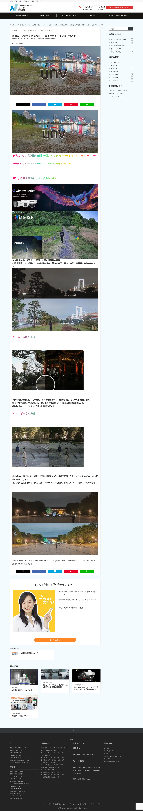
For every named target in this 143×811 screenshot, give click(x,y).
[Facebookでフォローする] (69, 730)
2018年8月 (122, 74)
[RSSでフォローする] (73, 730)
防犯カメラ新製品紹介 (30, 31)
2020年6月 (122, 65)
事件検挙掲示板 (108, 751)
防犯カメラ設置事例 (122, 45)
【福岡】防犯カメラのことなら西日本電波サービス (71, 808)
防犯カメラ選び (45, 31)
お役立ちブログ (122, 49)
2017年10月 (122, 77)
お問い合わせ (55, 640)
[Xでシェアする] (23, 104)
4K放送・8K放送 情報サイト (112, 756)
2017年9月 (122, 80)
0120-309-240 (93, 7)
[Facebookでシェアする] (39, 104)
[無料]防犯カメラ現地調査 (119, 7)
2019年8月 (122, 71)
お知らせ (16, 31)
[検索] (130, 28)
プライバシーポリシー (96, 804)
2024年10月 (122, 62)
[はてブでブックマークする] (55, 104)
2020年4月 (122, 68)
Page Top (71, 739)
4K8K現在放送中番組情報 (111, 761)
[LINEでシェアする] (87, 104)
